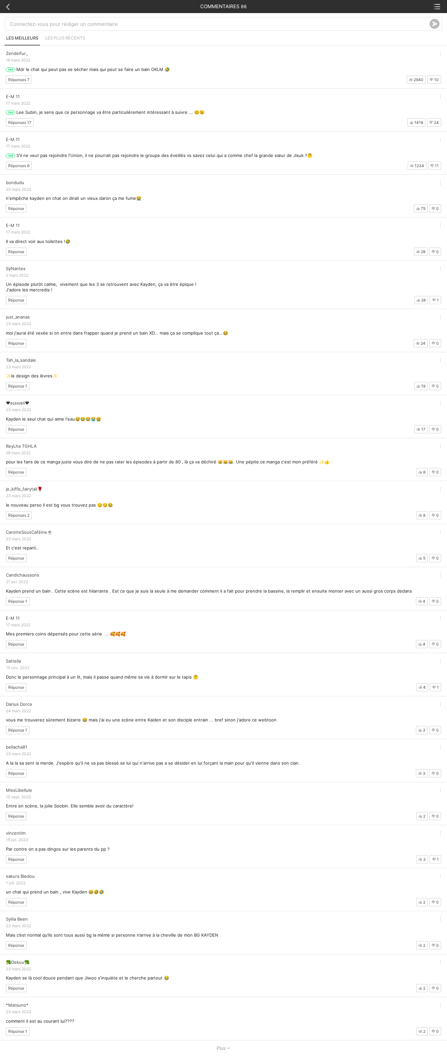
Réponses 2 (18, 515)
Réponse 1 (17, 386)
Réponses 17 (19, 122)
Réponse (16, 208)
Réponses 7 (18, 79)
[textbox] (220, 24)
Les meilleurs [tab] (22, 38)
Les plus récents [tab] (65, 38)
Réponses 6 (18, 165)
